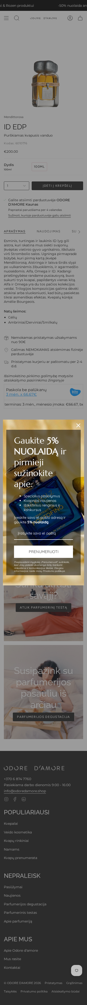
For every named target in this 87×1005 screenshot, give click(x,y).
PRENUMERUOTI (43, 551)
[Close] (78, 425)
